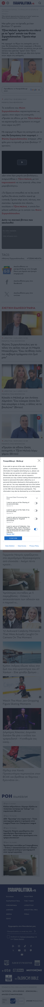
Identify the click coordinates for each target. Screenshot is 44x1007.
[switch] (35, 503)
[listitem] (22, 498)
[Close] (40, 461)
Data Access (22, 546)
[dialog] (22, 503)
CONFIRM (13, 538)
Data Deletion (10, 546)
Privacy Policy (34, 546)
